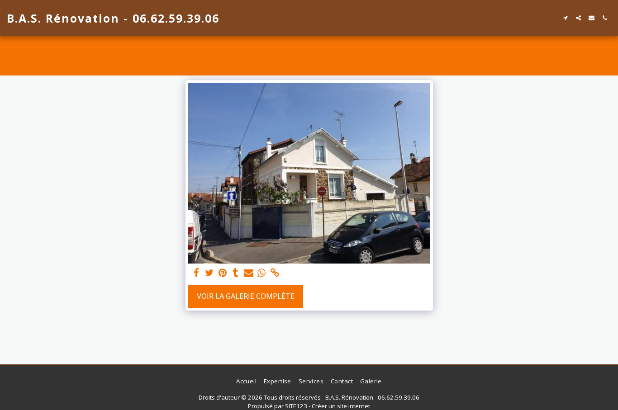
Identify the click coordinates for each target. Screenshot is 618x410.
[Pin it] (223, 273)
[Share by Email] (248, 273)
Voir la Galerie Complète (246, 296)
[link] (275, 273)
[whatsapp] (261, 273)
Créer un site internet (341, 406)
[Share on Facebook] (196, 273)
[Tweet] (209, 273)
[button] (565, 18)
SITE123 (296, 406)
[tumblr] (235, 273)
